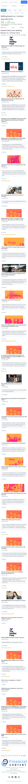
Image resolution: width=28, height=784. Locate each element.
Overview (3, 13)
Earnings (5, 86)
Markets (3, 10)
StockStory (4, 152)
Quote (5, 27)
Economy (8, 86)
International (16, 13)
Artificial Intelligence (7, 180)
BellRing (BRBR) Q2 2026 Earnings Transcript (13, 637)
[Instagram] (18, 777)
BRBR (10, 19)
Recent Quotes (4, 5)
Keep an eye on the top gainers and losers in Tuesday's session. (12, 618)
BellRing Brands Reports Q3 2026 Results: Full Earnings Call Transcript (12, 99)
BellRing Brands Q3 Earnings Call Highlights (12, 71)
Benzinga (4, 112)
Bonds (11, 234)
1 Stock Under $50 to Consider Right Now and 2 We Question (13, 247)
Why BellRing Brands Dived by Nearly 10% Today (11, 384)
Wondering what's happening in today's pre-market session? (12, 689)
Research (22, 27)
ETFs (15, 10)
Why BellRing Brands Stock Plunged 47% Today (13, 600)
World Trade (12, 86)
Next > (24, 35)
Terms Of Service (13, 773)
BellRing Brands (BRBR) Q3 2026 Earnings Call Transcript (12, 46)
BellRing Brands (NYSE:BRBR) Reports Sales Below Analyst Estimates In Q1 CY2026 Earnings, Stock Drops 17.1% (14, 708)
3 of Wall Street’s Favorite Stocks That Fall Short (13, 443)
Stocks (10, 10)
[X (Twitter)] (9, 777)
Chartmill (4, 125)
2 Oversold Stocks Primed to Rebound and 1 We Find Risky (13, 547)
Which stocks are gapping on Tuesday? (11, 680)
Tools (20, 10)
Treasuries (22, 13)
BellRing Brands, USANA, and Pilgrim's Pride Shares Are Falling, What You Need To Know (12, 219)
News (7, 13)
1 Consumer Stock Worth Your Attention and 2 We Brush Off (13, 494)
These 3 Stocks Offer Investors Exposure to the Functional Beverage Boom (13, 274)
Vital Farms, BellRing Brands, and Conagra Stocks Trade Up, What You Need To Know (13, 325)
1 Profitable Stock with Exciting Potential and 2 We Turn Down (14, 417)
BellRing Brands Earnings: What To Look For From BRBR (13, 735)
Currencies (11, 13)
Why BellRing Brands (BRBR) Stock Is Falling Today (12, 661)
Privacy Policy (21, 771)
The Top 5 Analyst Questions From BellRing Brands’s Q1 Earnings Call (12, 572)
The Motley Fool (5, 56)
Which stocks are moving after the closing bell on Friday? (13, 399)
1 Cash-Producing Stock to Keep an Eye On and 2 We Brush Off (13, 467)
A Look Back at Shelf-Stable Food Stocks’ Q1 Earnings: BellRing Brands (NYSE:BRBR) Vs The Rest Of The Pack (13, 357)
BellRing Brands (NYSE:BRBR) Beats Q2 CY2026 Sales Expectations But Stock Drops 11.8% (13, 139)
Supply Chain (6, 534)
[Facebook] (12, 777)
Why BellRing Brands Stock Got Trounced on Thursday (12, 195)
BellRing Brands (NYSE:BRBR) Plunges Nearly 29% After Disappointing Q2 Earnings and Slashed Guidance (13, 120)
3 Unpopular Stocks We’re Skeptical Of (11, 300)
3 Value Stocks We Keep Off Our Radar (11, 519)
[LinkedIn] (15, 777)
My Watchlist (14, 5)
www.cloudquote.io (14, 769)
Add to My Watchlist (4, 25)
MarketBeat (4, 287)
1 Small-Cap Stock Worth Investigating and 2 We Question (13, 165)
